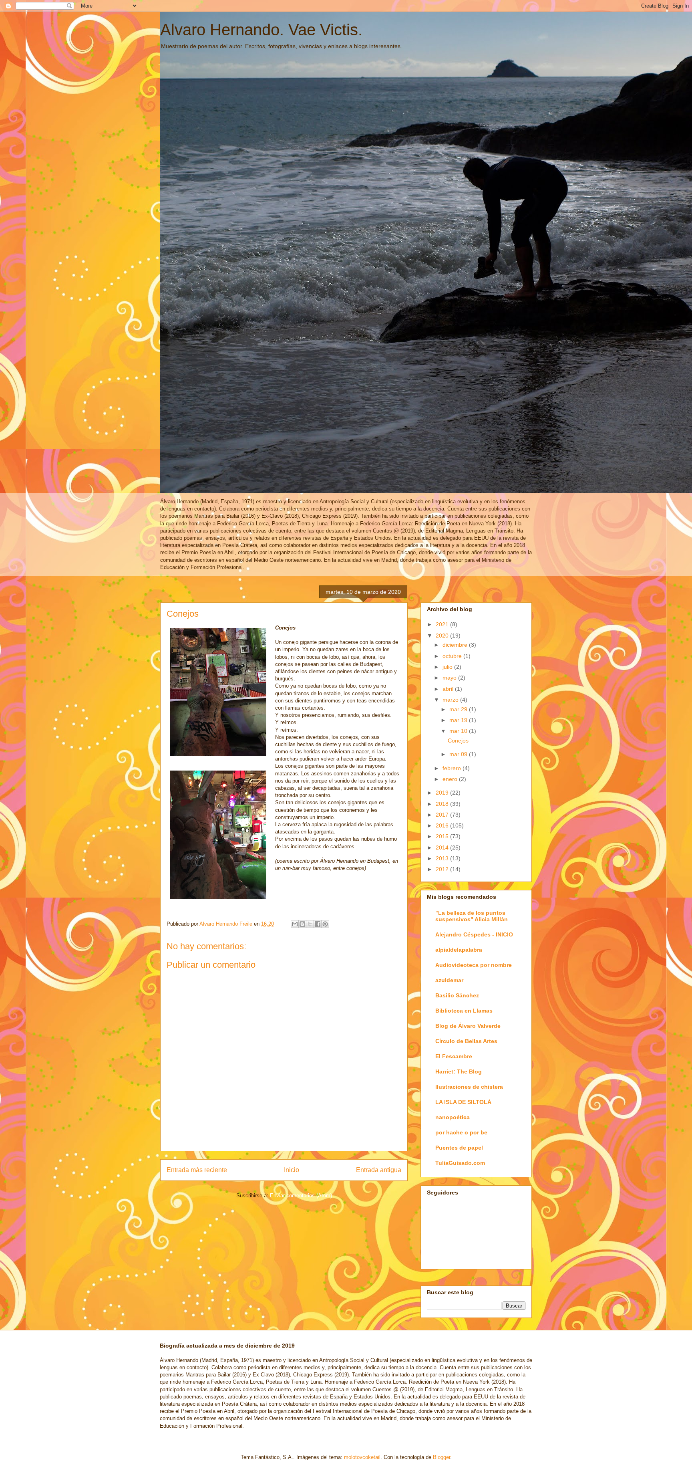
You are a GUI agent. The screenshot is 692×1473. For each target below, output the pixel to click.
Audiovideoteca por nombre (473, 965)
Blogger (441, 1457)
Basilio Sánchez (457, 995)
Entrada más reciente (197, 1169)
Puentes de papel (459, 1147)
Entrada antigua (378, 1169)
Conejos (458, 740)
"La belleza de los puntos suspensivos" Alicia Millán (471, 916)
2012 (443, 869)
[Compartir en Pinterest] (325, 924)
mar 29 (459, 709)
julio (448, 667)
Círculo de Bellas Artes (466, 1041)
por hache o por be (461, 1132)
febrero (453, 768)
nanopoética (452, 1117)
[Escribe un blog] (302, 924)
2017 (443, 814)
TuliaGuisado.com (460, 1163)
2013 (443, 858)
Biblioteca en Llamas (464, 1010)
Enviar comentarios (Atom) (301, 1196)
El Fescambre (453, 1056)
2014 (443, 847)
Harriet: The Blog (458, 1071)
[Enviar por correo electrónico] (295, 924)
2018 (443, 804)
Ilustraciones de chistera (469, 1087)
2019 (443, 792)
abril (449, 689)
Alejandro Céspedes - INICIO (474, 934)
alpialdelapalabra (458, 949)
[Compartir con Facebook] (318, 924)
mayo (450, 677)
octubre (453, 656)
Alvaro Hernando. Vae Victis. (261, 29)
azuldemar (449, 980)
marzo (451, 699)
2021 (443, 624)
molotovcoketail (362, 1457)
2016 (443, 825)
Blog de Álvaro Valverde (468, 1026)
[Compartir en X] (310, 924)
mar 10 (459, 731)
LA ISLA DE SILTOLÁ (463, 1102)
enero (451, 779)
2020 (443, 635)
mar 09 (459, 754)
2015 (443, 836)
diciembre (456, 645)
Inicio (291, 1169)
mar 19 (459, 720)
